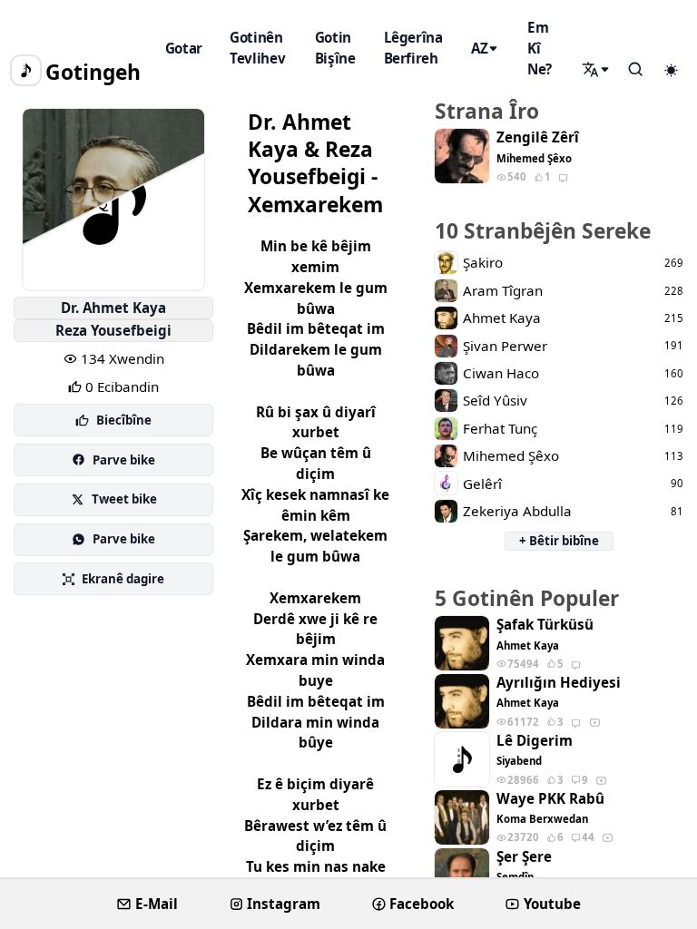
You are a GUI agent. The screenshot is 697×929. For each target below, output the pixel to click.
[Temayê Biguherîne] (670, 70)
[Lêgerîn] (597, 70)
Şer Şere (524, 856)
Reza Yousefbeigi (113, 330)
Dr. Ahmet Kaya (113, 307)
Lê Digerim (534, 740)
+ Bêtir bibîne (559, 541)
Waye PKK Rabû (550, 798)
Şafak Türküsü (545, 624)
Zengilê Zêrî (537, 137)
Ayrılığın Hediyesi (558, 682)
